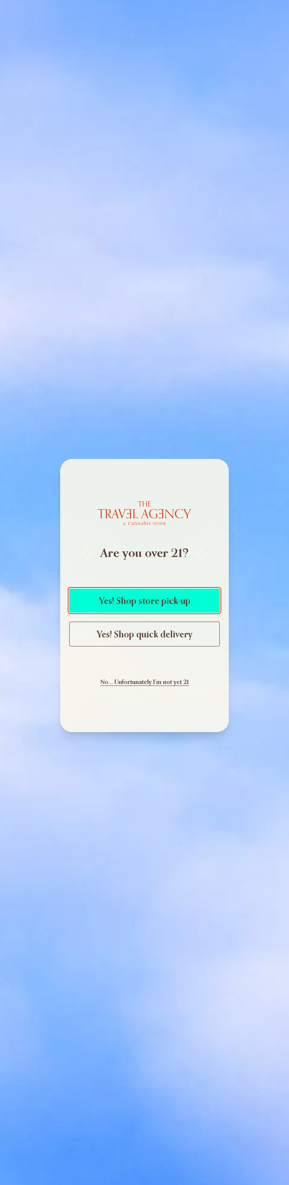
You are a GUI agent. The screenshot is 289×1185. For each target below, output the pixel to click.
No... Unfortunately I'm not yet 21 (144, 682)
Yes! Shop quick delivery (144, 634)
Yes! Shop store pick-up (144, 600)
